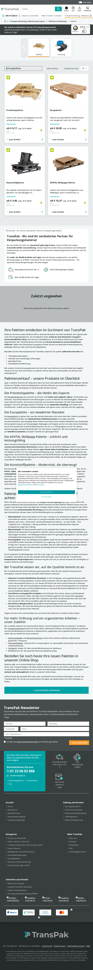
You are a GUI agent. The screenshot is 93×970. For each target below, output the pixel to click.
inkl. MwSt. (87, 2)
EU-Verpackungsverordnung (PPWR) (23, 893)
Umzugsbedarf (14, 858)
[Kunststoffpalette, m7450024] (24, 163)
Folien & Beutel (14, 848)
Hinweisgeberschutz (77, 852)
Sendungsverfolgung (16, 816)
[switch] (84, 31)
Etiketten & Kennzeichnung (19, 862)
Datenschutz (59, 946)
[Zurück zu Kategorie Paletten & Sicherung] (24, 48)
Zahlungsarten (71, 816)
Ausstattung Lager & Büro (19, 865)
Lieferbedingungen (76, 946)
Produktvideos (32, 780)
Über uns (73, 838)
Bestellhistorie (14, 813)
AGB (88, 946)
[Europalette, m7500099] (68, 91)
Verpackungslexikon (16, 780)
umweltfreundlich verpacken (20, 887)
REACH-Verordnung (16, 883)
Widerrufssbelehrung (74, 820)
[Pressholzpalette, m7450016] (24, 91)
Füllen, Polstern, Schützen (51, 16)
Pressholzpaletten (15, 397)
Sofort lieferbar (52, 68)
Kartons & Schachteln (30, 16)
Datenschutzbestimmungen (27, 742)
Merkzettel (12, 810)
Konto (10, 806)
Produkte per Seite (71, 68)
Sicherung (61, 54)
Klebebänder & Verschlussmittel (21, 852)
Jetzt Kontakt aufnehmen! (47, 690)
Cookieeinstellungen (16, 820)
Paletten (39, 54)
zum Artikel (14, 139)
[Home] (5, 21)
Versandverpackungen (17, 855)
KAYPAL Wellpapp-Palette (62, 182)
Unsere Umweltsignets (17, 890)
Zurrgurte (12, 648)
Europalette (56, 110)
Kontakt (72, 841)
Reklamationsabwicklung (75, 813)
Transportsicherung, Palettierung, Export (25, 845)
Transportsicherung (16, 628)
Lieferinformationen (73, 810)
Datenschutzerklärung (25, 484)
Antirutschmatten (34, 638)
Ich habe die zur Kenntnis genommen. (32, 742)
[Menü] (88, 26)
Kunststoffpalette (15, 182)
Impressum (47, 946)
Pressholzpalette (14, 110)
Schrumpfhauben (15, 643)
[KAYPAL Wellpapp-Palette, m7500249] (68, 163)
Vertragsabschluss (73, 806)
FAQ (10, 784)
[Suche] (58, 9)
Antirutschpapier (15, 638)
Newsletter (74, 845)
